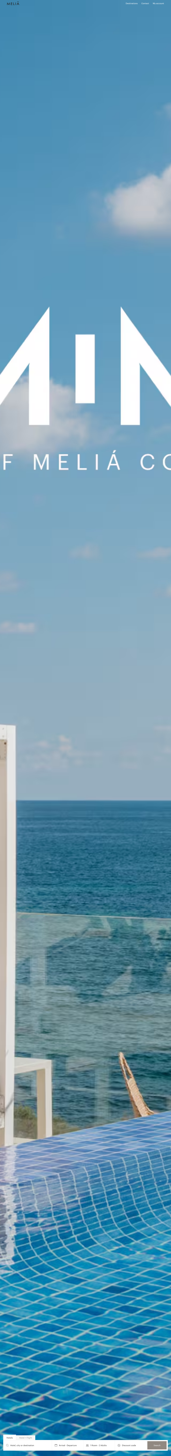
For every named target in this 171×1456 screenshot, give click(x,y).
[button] (132, 3)
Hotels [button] (10, 1438)
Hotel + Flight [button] (25, 1438)
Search (157, 1445)
